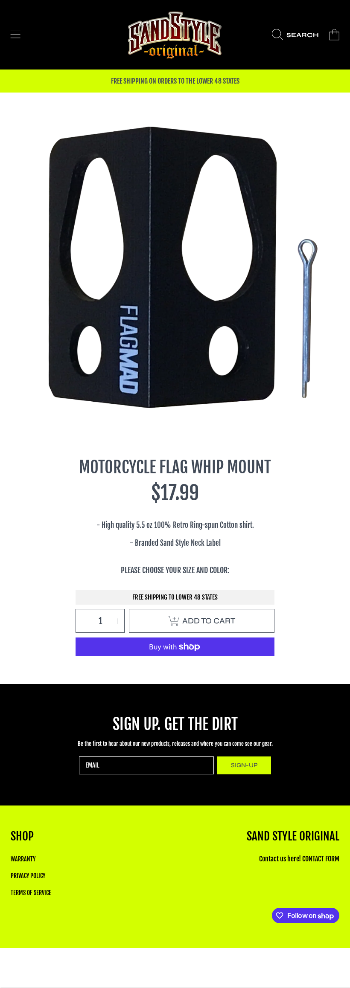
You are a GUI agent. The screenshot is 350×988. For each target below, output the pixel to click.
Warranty (23, 859)
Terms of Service (31, 892)
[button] (15, 35)
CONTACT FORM (320, 859)
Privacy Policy (28, 875)
